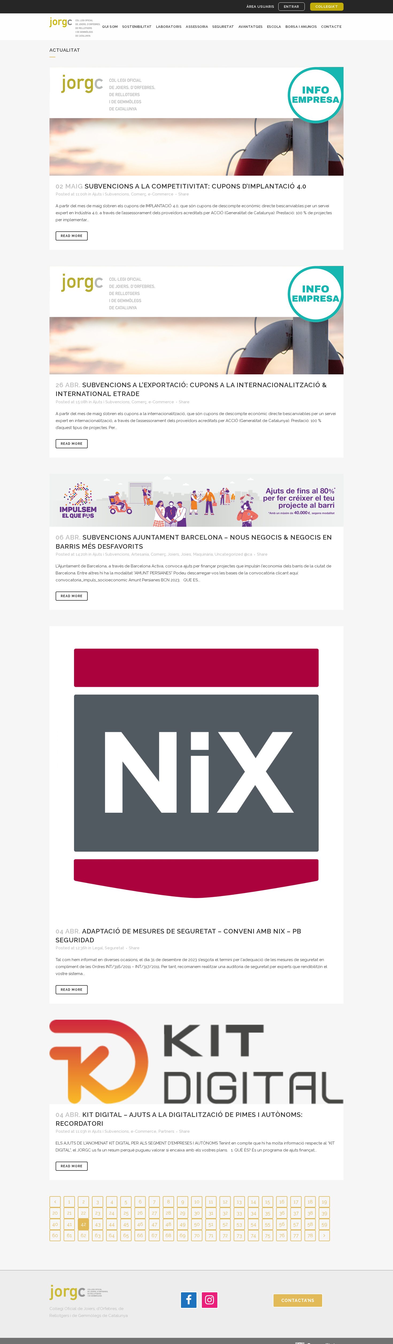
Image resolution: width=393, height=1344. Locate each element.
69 (183, 1235)
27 (154, 1213)
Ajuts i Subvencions (110, 194)
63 (98, 1235)
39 (324, 1213)
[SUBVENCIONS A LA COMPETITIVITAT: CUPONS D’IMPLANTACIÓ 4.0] (196, 121)
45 (126, 1224)
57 (296, 1224)
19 (324, 1201)
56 (282, 1224)
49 (183, 1224)
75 (267, 1235)
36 (282, 1213)
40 (55, 1224)
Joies (186, 554)
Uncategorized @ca (233, 554)
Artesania (140, 554)
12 (225, 1201)
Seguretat (114, 948)
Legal (97, 948)
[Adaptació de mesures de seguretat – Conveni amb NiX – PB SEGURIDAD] (196, 773)
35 (267, 1213)
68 (168, 1235)
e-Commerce (161, 194)
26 (140, 1213)
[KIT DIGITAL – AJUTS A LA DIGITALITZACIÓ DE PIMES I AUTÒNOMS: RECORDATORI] (196, 1062)
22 (83, 1213)
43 (98, 1224)
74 (253, 1235)
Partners (166, 1131)
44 (112, 1224)
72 (225, 1235)
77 (296, 1235)
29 (182, 1213)
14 (253, 1201)
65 (126, 1235)
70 (197, 1235)
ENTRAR (291, 7)
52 (225, 1224)
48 (168, 1224)
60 (55, 1235)
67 (154, 1235)
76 (282, 1235)
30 (197, 1213)
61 (69, 1235)
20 (55, 1213)
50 (197, 1224)
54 (253, 1224)
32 (225, 1213)
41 (69, 1224)
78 (310, 1235)
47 (154, 1224)
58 (310, 1224)
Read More (72, 236)
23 (97, 1213)
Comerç (138, 194)
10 (196, 1201)
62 (83, 1235)
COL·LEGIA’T (326, 7)
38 (310, 1213)
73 (239, 1235)
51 (211, 1224)
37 (296, 1213)
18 (310, 1201)
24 (111, 1213)
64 (112, 1235)
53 (239, 1224)
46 (140, 1224)
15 (267, 1201)
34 (253, 1213)
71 (211, 1235)
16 (281, 1201)
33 (239, 1213)
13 (239, 1201)
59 (324, 1224)
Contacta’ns (297, 1300)
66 (140, 1235)
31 (211, 1213)
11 (211, 1201)
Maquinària (203, 554)
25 (126, 1213)
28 (168, 1213)
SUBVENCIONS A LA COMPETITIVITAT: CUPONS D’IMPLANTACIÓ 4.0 (195, 186)
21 (69, 1213)
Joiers (173, 554)
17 (296, 1201)
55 (267, 1224)
